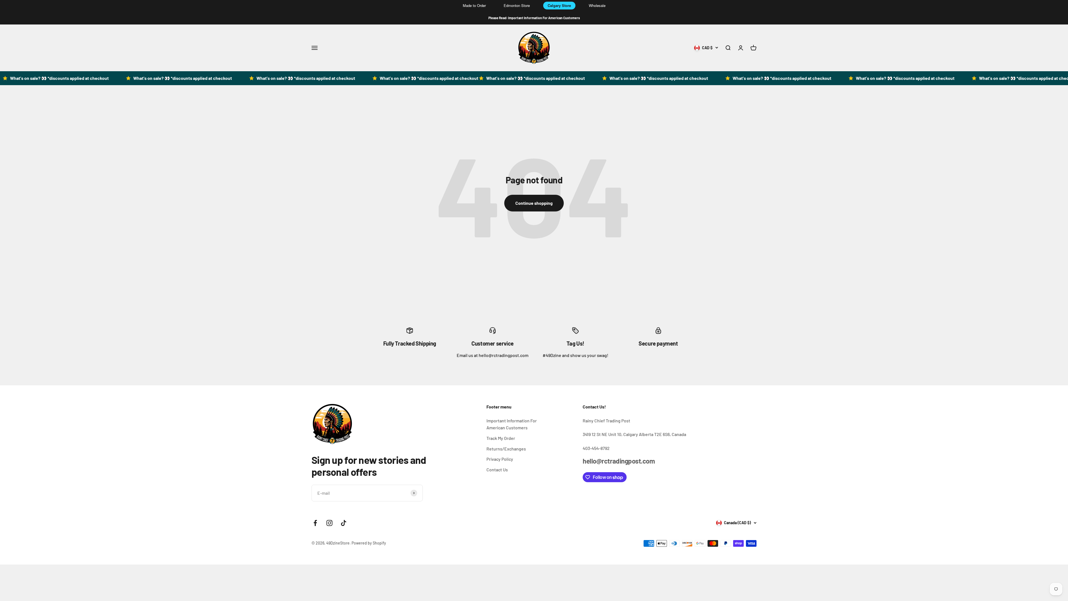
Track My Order (500, 438)
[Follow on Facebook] (315, 523)
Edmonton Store (517, 5)
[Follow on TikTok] (343, 523)
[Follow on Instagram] (329, 523)
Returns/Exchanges (506, 448)
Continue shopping (534, 203)
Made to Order (474, 5)
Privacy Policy (499, 459)
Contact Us (497, 469)
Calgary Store (559, 5)
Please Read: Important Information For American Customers (534, 18)
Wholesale (597, 5)
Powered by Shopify (369, 543)
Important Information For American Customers (511, 424)
